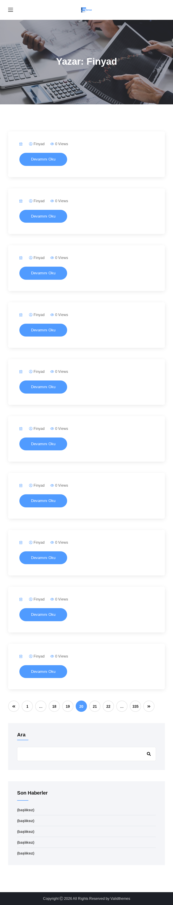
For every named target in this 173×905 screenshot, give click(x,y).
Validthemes (120, 898)
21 (95, 706)
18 (54, 706)
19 (68, 706)
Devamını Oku (43, 159)
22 (108, 706)
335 (135, 706)
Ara (21, 735)
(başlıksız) (25, 810)
